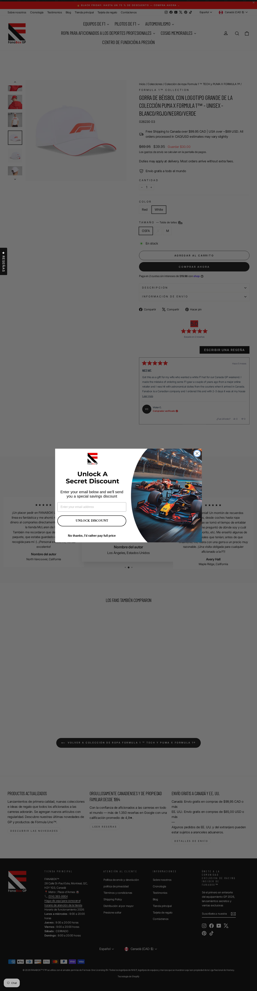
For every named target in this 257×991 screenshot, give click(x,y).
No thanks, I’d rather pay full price (92, 535)
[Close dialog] (197, 453)
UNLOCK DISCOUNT (92, 521)
